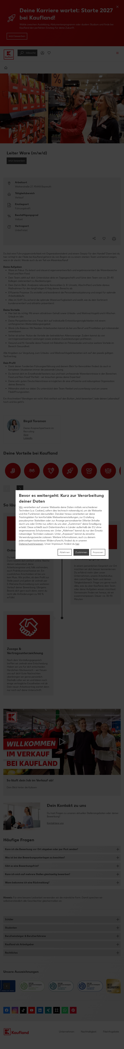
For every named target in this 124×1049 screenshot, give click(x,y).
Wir (21, 507)
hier (77, 543)
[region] (62, 524)
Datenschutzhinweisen (31, 543)
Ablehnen (65, 552)
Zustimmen (81, 552)
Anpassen (98, 552)
